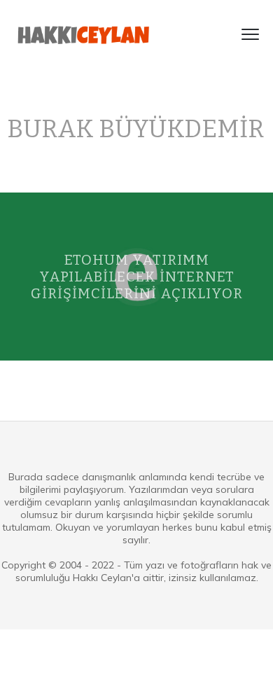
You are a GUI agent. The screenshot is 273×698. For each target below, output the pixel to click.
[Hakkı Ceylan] (84, 34)
